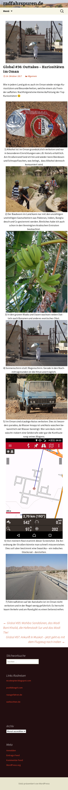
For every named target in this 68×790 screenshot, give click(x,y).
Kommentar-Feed (14, 760)
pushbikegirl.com (14, 687)
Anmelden (11, 750)
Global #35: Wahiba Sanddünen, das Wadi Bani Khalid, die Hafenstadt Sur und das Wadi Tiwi (31, 627)
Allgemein (32, 76)
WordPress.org (13, 765)
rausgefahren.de (14, 694)
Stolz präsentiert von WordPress (34, 783)
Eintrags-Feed (13, 755)
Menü (6, 11)
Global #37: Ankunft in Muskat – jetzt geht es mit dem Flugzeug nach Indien (35, 639)
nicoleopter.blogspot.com (18, 680)
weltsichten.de (13, 701)
